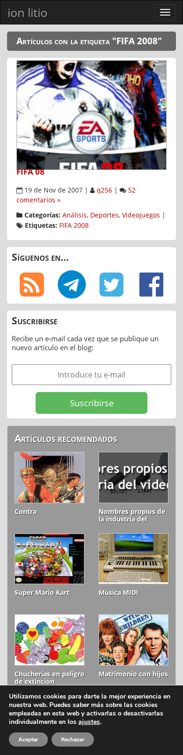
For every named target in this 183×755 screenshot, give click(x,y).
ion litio (27, 12)
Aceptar (28, 739)
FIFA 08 (30, 171)
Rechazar (72, 739)
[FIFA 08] (91, 114)
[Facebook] (151, 285)
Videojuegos (141, 215)
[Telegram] (72, 285)
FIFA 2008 (74, 225)
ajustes (89, 722)
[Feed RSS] (32, 285)
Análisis (74, 215)
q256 (104, 190)
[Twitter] (111, 285)
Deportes (104, 215)
